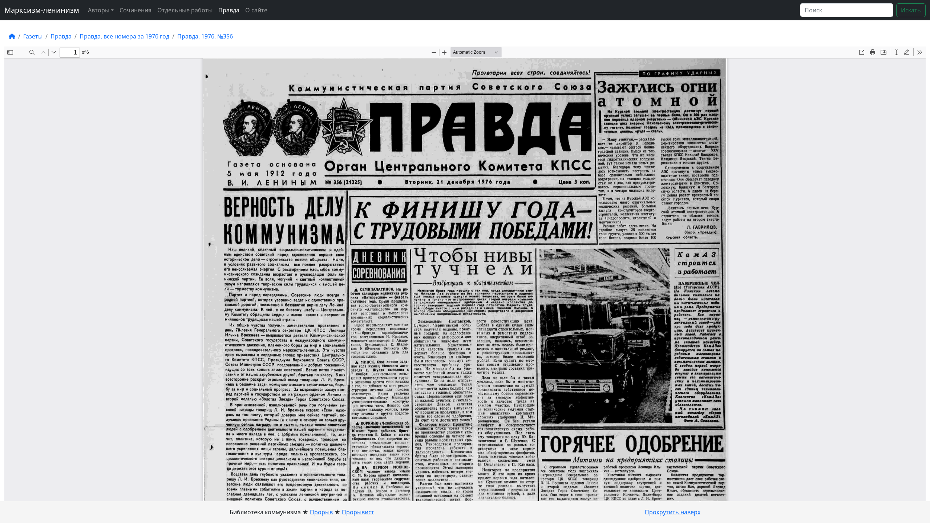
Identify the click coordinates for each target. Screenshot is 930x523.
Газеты (33, 36)
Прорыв (321, 512)
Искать (911, 10)
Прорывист (358, 512)
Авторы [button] (98, 10)
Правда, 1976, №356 (205, 36)
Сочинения (135, 10)
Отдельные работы (185, 10)
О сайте (256, 10)
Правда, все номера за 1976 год (124, 36)
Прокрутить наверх (672, 512)
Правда (228, 10)
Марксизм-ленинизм (41, 10)
